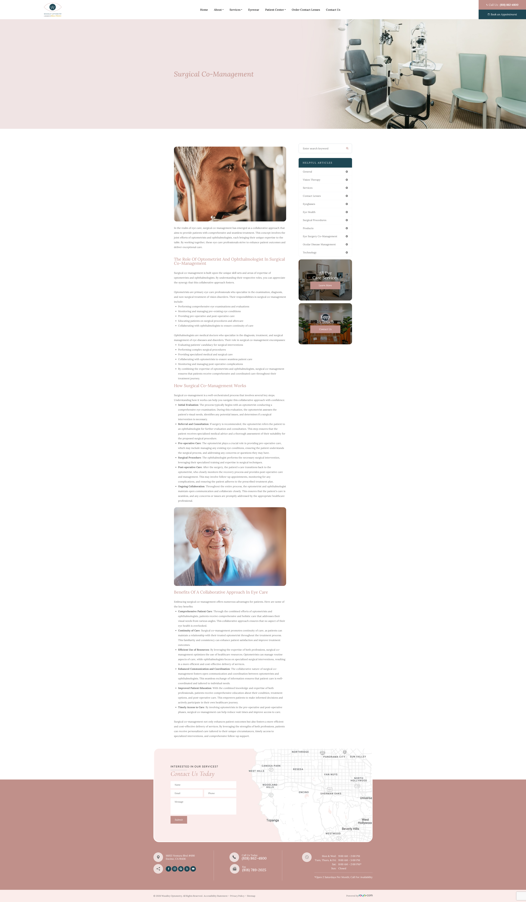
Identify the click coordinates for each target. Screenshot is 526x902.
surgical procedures (314, 220)
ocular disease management (319, 244)
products (308, 228)
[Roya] (366, 896)
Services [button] (235, 9)
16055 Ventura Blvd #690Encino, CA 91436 (180, 857)
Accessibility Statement (216, 895)
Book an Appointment (504, 14)
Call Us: (503, 4)
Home (204, 9)
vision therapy (311, 179)
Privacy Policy (237, 895)
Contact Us (333, 9)
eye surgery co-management (320, 236)
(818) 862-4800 (254, 858)
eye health (309, 212)
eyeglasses (309, 204)
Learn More (325, 285)
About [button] (218, 9)
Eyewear (253, 9)
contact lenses (312, 195)
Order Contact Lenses (306, 9)
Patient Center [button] (274, 9)
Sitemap (251, 895)
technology (310, 252)
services (307, 187)
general (307, 171)
